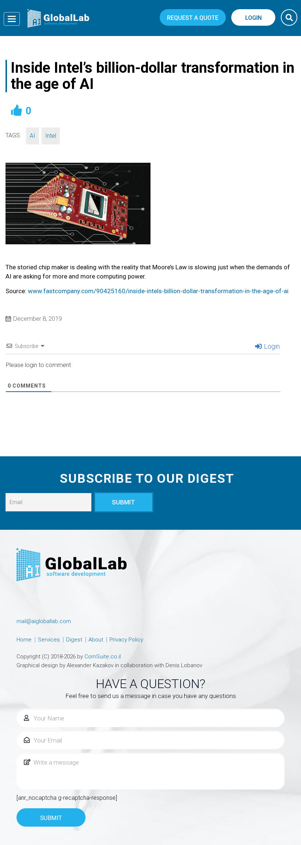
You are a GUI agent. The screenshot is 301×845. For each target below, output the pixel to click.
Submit (51, 817)
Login (271, 346)
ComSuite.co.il (102, 656)
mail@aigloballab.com (44, 621)
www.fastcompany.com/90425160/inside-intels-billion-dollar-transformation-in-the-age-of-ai (158, 291)
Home (24, 639)
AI (32, 135)
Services (49, 639)
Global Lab (58, 18)
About (95, 639)
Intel (50, 135)
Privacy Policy (126, 639)
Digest (74, 639)
